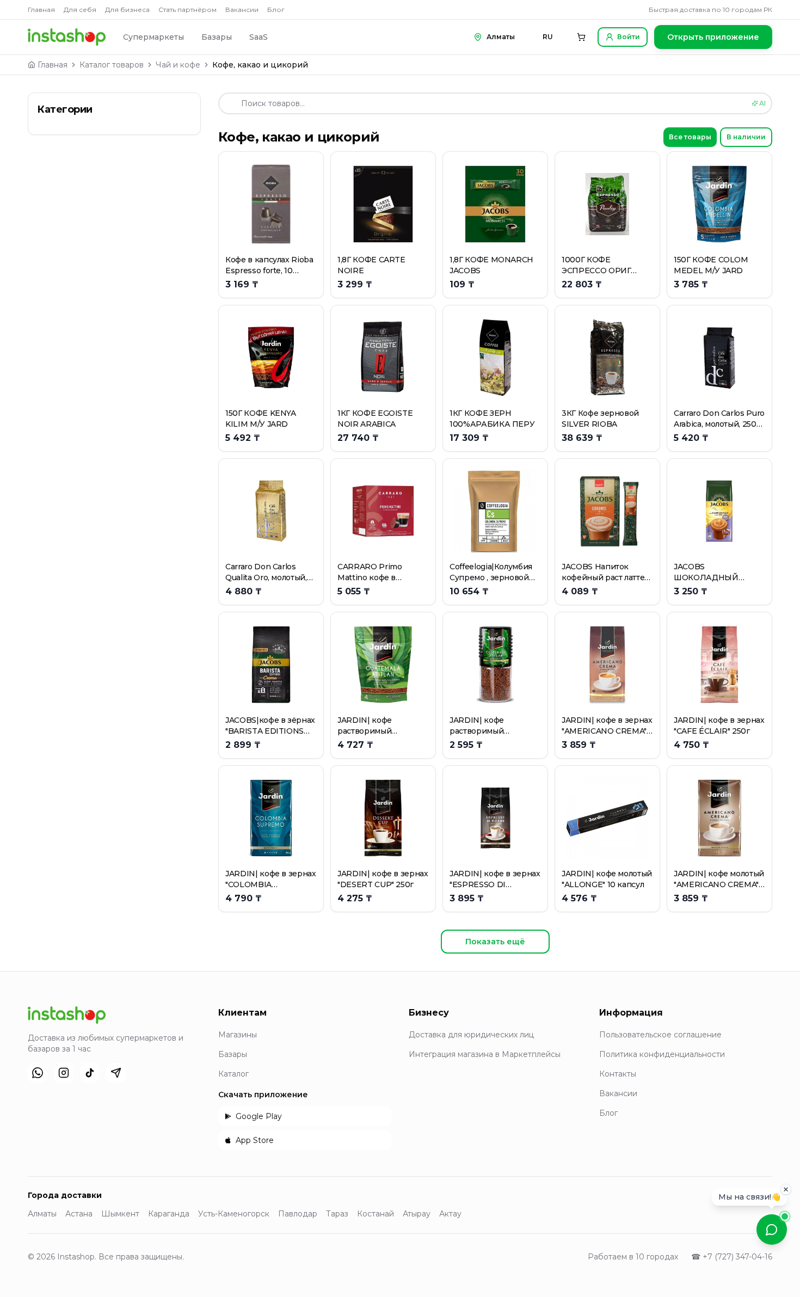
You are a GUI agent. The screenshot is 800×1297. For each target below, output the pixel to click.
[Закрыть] (785, 1189)
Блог (276, 9)
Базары (216, 37)
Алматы (42, 1214)
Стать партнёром (187, 9)
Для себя (80, 9)
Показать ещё (495, 941)
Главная (41, 9)
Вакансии (242, 9)
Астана (79, 1214)
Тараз (337, 1214)
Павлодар (297, 1214)
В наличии (746, 137)
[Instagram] (63, 1073)
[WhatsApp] (37, 1073)
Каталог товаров (111, 65)
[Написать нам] (771, 1229)
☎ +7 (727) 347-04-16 (731, 1257)
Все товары (690, 137)
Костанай (375, 1214)
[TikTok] (90, 1073)
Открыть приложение (713, 37)
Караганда (168, 1214)
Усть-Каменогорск (233, 1214)
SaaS (258, 37)
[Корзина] (581, 37)
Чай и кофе (178, 65)
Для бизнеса (127, 9)
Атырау (416, 1214)
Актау (450, 1214)
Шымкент (120, 1214)
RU (548, 37)
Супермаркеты (153, 37)
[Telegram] (116, 1073)
